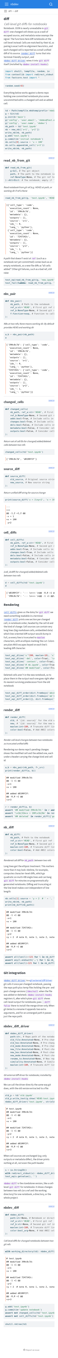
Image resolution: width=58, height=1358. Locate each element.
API (10, 11)
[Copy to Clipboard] (53, 332)
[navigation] (37, 11)
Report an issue (32, 1350)
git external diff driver (41, 980)
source (51, 157)
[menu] (6, 4)
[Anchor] (32, 160)
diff (16, 11)
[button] (5, 11)
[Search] (50, 4)
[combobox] (51, 4)
